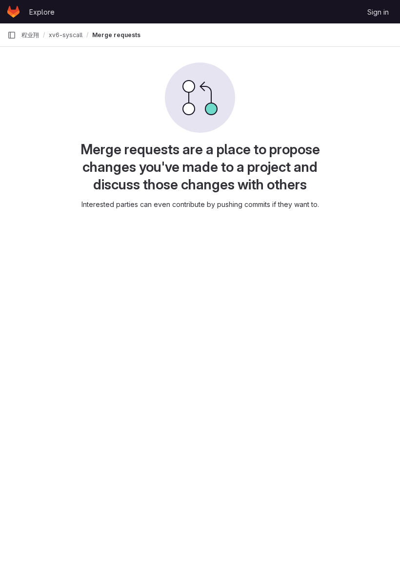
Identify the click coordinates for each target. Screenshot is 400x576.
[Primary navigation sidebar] (12, 35)
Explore (42, 12)
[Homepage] (13, 12)
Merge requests (116, 35)
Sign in (378, 12)
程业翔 (30, 35)
